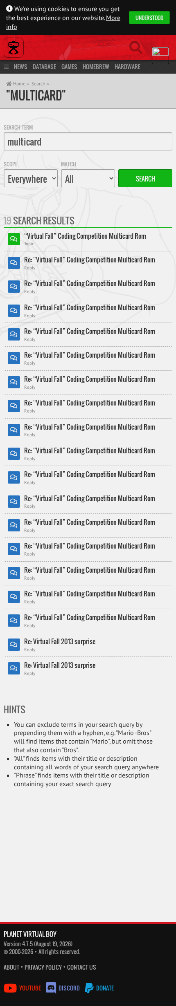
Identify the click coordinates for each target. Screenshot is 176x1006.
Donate (104, 988)
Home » (20, 84)
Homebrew (96, 66)
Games (69, 66)
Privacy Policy (43, 967)
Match (68, 164)
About (11, 967)
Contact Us (81, 967)
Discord (69, 988)
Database (44, 66)
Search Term (18, 127)
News (20, 66)
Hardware (127, 66)
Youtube (30, 988)
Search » (40, 84)
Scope (10, 164)
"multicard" (36, 95)
